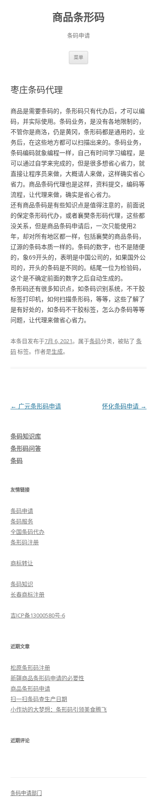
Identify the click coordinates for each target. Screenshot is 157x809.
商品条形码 (78, 17)
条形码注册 (24, 542)
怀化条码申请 (124, 406)
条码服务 (21, 521)
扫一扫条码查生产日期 (38, 699)
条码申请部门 (26, 793)
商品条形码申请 (30, 688)
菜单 (78, 57)
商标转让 (21, 563)
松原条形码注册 (30, 667)
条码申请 (21, 511)
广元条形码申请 (35, 406)
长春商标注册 (27, 594)
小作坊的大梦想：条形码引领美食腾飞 (58, 709)
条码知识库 (25, 436)
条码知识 (21, 584)
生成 (57, 351)
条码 (95, 341)
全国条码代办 (27, 532)
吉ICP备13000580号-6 (37, 615)
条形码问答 (25, 448)
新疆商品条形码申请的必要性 (47, 678)
